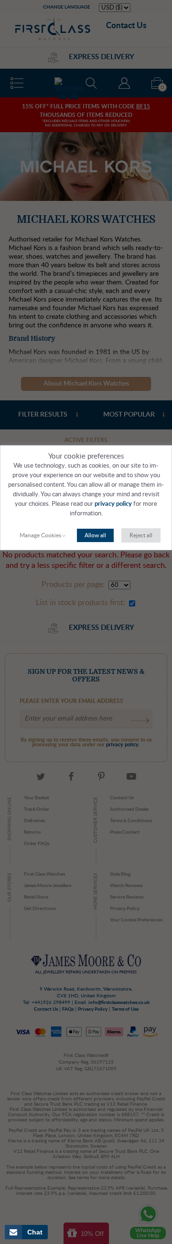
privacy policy (113, 504)
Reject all (140, 535)
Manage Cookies (40, 535)
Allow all (95, 535)
